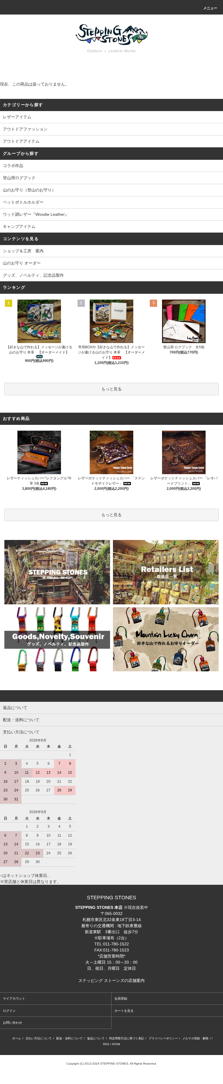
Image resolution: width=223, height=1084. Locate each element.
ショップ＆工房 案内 (23, 251)
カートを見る (124, 1010)
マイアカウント (14, 998)
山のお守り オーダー (22, 263)
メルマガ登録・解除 (195, 1038)
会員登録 (120, 998)
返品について (96, 1038)
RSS (106, 1044)
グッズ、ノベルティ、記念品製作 (33, 275)
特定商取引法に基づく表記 (126, 1038)
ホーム (16, 1038)
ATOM (116, 1044)
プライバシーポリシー (163, 1038)
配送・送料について (69, 1038)
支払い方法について (39, 1038)
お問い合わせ (12, 1022)
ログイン (9, 1010)
